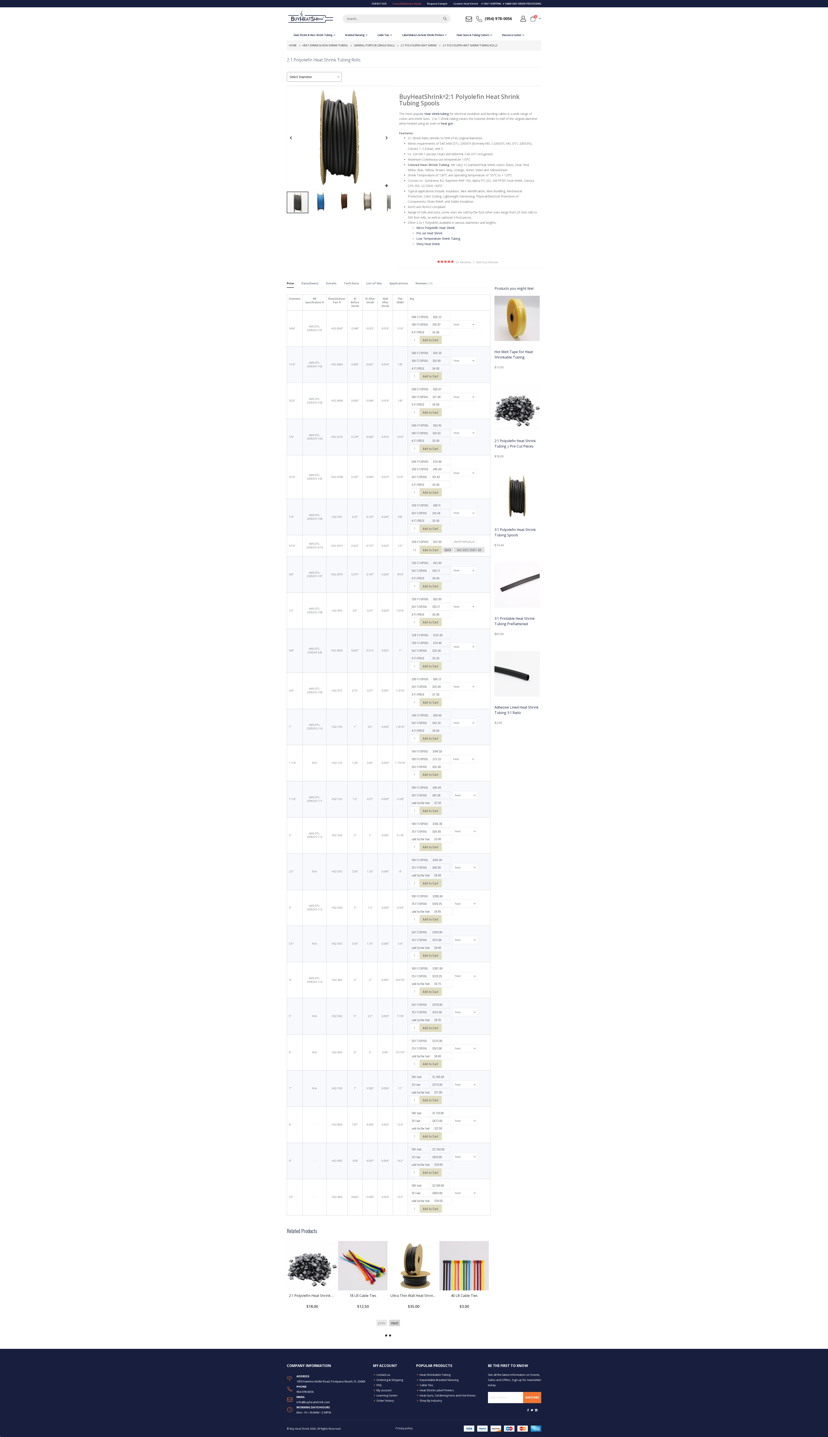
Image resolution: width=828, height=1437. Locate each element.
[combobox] (396, 18)
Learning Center (387, 1395)
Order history (385, 1401)
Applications (398, 283)
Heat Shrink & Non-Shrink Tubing (325, 45)
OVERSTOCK (379, 3)
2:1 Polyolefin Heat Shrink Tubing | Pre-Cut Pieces (312, 1295)
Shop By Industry (431, 1401)
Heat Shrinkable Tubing (435, 1375)
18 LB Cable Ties (363, 1295)
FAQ (379, 1385)
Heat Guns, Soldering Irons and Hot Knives (448, 1395)
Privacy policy (404, 1428)
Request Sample (437, 3)
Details (331, 283)
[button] (386, 186)
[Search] (445, 18)
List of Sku (374, 283)
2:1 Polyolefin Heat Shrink (419, 45)
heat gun (447, 123)
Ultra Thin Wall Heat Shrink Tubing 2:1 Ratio (413, 1295)
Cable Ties (426, 1385)
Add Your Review (487, 262)
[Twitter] (532, 1410)
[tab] (290, 283)
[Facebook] (528, 1410)
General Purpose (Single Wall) (374, 45)
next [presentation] (394, 1322)
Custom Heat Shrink (465, 3)
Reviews (424, 283)
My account (384, 1390)
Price (290, 283)
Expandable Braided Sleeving (439, 1380)
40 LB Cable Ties (464, 1295)
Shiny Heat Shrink (428, 244)
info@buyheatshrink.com (313, 1402)
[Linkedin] (536, 1410)
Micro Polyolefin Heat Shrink (435, 228)
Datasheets (309, 283)
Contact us (383, 1375)
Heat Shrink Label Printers (437, 1390)
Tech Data (351, 283)
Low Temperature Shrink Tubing (438, 238)
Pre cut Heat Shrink (429, 233)
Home (292, 45)
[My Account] (523, 19)
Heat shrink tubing (436, 114)
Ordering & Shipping (389, 1380)
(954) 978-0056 (498, 18)
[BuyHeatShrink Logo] (310, 18)
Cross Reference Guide (407, 3)
